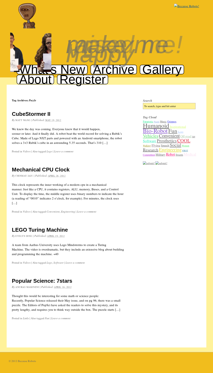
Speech (165, 145)
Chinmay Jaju (24, 175)
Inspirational (178, 126)
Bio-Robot (155, 131)
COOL (183, 140)
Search (147, 100)
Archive (113, 69)
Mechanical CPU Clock (40, 169)
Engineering (68, 211)
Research (150, 150)
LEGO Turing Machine (40, 230)
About (35, 79)
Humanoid (156, 125)
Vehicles (150, 136)
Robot (170, 154)
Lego (49, 151)
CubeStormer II (31, 114)
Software (58, 262)
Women (185, 145)
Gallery (162, 69)
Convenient (53, 211)
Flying (156, 145)
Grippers (171, 121)
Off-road (185, 136)
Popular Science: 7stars (42, 281)
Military (160, 155)
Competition (149, 154)
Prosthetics (167, 140)
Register (82, 79)
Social (175, 145)
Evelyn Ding (23, 235)
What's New (52, 69)
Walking (147, 145)
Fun (47, 318)
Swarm (179, 155)
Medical (190, 154)
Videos (27, 151)
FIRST (185, 150)
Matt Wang (22, 120)
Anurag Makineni (27, 287)
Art (193, 136)
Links (26, 318)
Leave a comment (63, 151)
